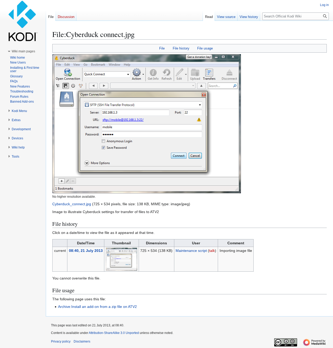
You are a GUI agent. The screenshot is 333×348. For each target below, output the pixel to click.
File (162, 48)
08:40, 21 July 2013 (86, 250)
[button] (23, 51)
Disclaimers (82, 341)
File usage (205, 48)
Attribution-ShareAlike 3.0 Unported (114, 333)
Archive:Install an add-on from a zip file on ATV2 (97, 306)
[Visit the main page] (23, 21)
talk (212, 250)
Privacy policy (61, 341)
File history (181, 48)
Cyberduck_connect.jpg (71, 204)
